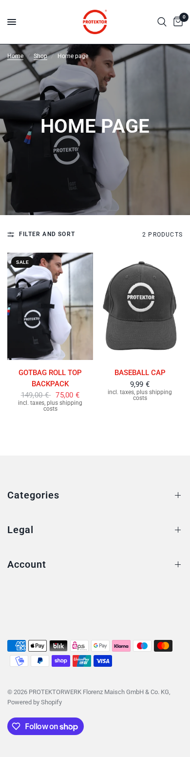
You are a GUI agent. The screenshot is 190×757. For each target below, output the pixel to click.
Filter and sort (47, 234)
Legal (20, 530)
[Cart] (176, 22)
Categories (33, 495)
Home (15, 56)
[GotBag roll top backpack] (50, 306)
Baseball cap (140, 372)
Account (26, 564)
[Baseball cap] (140, 306)
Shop (40, 56)
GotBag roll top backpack (50, 378)
